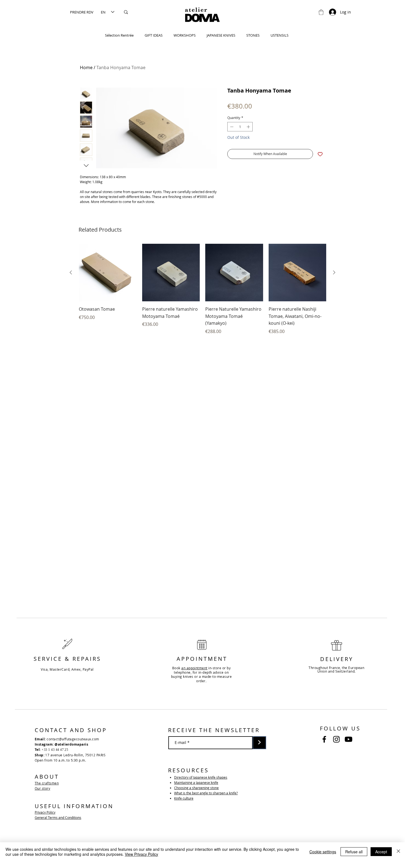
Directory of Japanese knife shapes (200, 777)
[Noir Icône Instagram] (336, 739)
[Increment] (249, 126)
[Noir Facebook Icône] (324, 739)
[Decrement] (231, 126)
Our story (42, 788)
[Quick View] (108, 273)
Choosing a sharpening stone (196, 788)
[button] (321, 12)
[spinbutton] (240, 126)
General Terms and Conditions (58, 817)
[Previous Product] (71, 272)
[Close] (398, 852)
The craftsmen (47, 783)
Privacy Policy (45, 812)
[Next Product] (334, 272)
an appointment (194, 668)
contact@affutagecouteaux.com (73, 739)
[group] (202, 289)
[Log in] (330, 12)
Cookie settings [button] (322, 851)
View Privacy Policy (141, 854)
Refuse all (354, 851)
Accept (381, 851)
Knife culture (183, 798)
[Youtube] (348, 739)
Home (86, 67)
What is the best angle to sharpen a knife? (206, 793)
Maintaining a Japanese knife (196, 782)
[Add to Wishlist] (320, 154)
